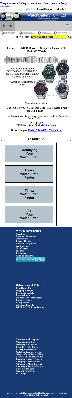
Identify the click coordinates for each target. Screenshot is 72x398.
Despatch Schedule (25, 293)
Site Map (20, 250)
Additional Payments (26, 243)
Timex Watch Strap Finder (29, 194)
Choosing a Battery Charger (30, 366)
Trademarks (22, 246)
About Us (20, 234)
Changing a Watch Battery (29, 359)
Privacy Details (23, 241)
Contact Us (49, 9)
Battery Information (26, 349)
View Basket (62, 9)
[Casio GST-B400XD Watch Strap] (36, 99)
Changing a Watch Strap (28, 361)
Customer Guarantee (26, 236)
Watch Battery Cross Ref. (28, 352)
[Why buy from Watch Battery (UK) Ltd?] (36, 34)
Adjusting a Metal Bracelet (29, 364)
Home (7, 26)
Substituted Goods (25, 305)
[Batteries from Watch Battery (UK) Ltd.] (36, 20)
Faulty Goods (22, 302)
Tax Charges (22, 248)
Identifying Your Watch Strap (29, 153)
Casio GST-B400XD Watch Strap (45, 130)
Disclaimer (21, 253)
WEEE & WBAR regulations (30, 307)
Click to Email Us (25, 255)
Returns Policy (23, 295)
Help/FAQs (30, 9)
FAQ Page (21, 373)
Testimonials (22, 238)
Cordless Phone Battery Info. (30, 356)
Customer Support (25, 368)
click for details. (49, 125)
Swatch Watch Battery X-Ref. (30, 354)
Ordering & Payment (26, 344)
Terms (40, 9)
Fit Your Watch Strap (29, 214)
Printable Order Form (27, 347)
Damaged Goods (24, 300)
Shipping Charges (24, 290)
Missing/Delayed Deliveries (29, 297)
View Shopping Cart (26, 342)
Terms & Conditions (25, 371)
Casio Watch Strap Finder (29, 174)
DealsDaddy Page (24, 288)
